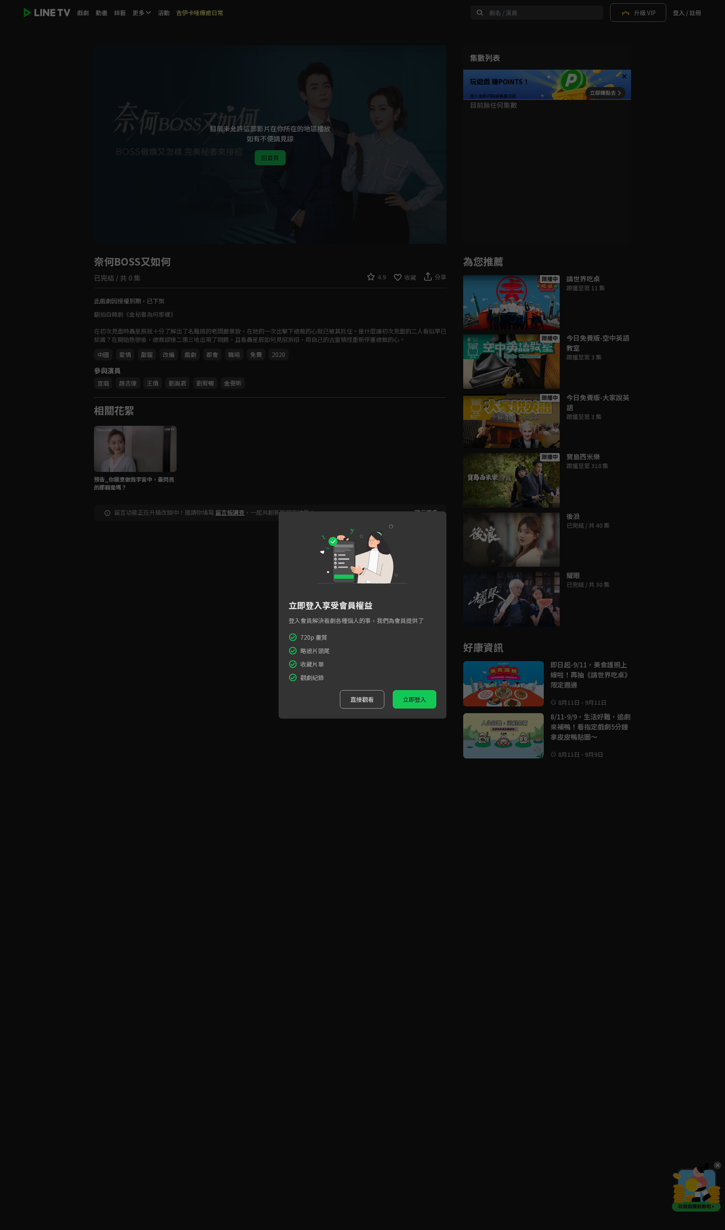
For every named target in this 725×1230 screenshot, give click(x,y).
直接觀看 (362, 699)
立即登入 (414, 699)
